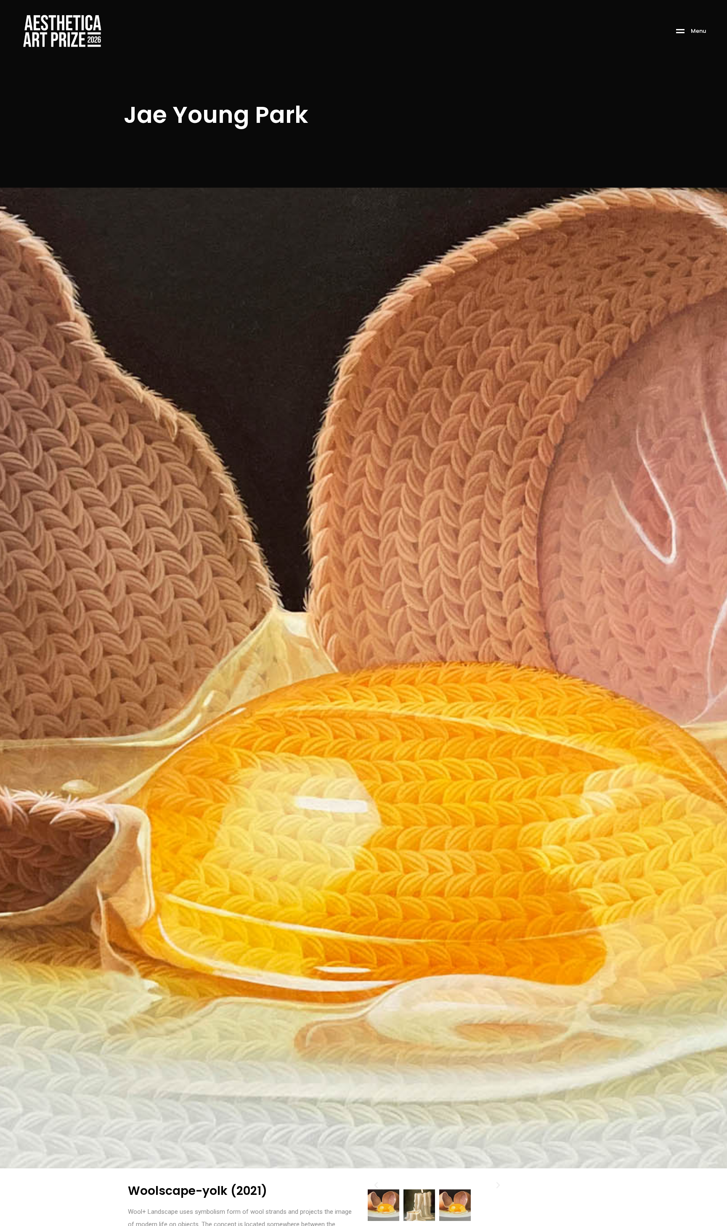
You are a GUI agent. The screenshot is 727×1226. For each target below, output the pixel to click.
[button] (376, 1185)
